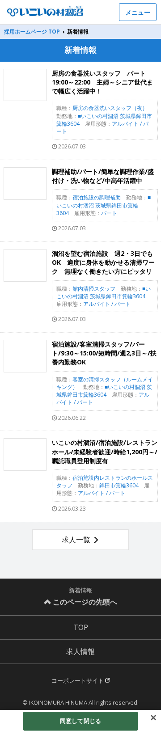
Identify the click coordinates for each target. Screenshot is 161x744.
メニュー (137, 12)
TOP (80, 627)
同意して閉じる (80, 721)
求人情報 (80, 651)
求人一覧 (76, 540)
